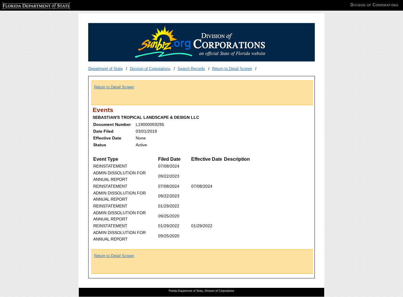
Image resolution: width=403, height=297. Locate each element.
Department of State (105, 68)
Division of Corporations (150, 68)
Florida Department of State (26, 5)
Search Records (191, 68)
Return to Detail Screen (232, 68)
